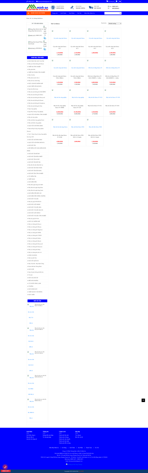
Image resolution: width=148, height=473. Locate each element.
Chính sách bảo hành (64, 441)
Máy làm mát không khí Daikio (36, 94)
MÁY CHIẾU (32, 294)
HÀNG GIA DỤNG (33, 255)
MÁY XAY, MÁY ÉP (33, 277)
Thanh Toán (89, 447)
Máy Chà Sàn (32, 75)
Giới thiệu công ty (30, 435)
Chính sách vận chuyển (64, 439)
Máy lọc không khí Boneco (35, 224)
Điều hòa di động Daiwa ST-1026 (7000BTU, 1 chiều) (95, 77)
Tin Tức (79, 13)
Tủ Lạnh (30, 275)
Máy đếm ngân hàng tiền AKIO (36, 184)
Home (27, 18)
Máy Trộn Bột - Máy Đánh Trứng (36, 263)
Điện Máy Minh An (89, 13)
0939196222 (39, 48)
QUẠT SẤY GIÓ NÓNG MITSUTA (36, 142)
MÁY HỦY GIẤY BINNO (34, 204)
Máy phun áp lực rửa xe (34, 77)
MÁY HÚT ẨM (32, 145)
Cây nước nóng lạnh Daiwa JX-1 (59, 47)
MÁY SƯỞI (31, 269)
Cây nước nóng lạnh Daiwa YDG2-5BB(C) (77, 77)
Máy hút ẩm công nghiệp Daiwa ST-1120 (77, 106)
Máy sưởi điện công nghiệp (35, 122)
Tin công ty (78, 435)
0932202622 (115, 8)
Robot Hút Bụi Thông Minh (35, 266)
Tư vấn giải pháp (47, 437)
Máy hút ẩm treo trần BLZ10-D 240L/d (39, 352)
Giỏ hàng (111, 1)
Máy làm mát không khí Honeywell (37, 97)
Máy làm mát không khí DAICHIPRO (37, 91)
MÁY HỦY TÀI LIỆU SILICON (36, 210)
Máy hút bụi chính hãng (34, 80)
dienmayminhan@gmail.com (45, 1)
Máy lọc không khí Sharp (34, 249)
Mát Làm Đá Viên (33, 258)
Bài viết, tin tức (79, 437)
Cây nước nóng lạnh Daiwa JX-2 (77, 47)
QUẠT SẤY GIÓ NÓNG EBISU (36, 125)
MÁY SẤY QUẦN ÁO (34, 260)
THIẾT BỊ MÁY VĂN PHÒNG (35, 292)
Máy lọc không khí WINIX (35, 232)
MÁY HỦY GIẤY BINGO (34, 212)
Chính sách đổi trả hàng (64, 443)
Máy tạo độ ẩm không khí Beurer (36, 63)
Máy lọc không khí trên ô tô (35, 252)
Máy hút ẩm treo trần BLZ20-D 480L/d (39, 328)
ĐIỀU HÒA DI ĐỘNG (33, 280)
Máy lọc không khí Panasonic (35, 246)
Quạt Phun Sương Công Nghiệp (36, 111)
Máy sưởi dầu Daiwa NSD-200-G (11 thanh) (77, 136)
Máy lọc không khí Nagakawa (35, 229)
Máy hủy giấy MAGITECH (35, 201)
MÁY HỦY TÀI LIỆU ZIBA (35, 207)
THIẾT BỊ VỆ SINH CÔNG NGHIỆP (37, 72)
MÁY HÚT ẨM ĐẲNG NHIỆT (35, 156)
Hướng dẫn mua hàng (48, 435)
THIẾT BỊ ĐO (32, 179)
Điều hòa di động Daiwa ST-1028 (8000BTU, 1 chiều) (112, 77)
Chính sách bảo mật (64, 435)
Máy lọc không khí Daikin (35, 238)
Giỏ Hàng (64, 447)
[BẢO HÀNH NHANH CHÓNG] (77, 9)
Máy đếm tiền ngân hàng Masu (36, 187)
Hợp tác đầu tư (30, 437)
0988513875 (31, 1)
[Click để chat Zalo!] (45, 37)
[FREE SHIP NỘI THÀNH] (95, 9)
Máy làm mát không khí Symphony (37, 103)
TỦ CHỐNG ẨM (32, 176)
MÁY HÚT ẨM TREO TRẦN (35, 167)
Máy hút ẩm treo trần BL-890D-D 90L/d (41, 400)
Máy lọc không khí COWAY (35, 235)
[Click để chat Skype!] (45, 30)
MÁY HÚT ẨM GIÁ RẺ (34, 159)
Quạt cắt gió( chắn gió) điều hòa (36, 272)
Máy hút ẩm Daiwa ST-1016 (112, 105)
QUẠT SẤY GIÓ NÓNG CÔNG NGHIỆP (38, 114)
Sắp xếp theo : (104, 23)
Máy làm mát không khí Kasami (36, 100)
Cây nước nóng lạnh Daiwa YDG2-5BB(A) (59, 77)
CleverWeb (81, 471)
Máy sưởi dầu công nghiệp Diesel (36, 120)
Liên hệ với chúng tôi (31, 439)
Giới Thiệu (63, 13)
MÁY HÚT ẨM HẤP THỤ (35, 162)
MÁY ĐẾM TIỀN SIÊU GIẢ (35, 193)
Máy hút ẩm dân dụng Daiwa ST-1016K (60, 136)
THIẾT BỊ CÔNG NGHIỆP (35, 66)
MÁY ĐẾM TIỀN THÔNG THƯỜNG (37, 196)
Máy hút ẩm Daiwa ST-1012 (95, 105)
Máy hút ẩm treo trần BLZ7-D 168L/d (39, 305)
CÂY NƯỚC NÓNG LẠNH (35, 283)
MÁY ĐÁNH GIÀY (33, 289)
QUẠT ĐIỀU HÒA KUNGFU (35, 86)
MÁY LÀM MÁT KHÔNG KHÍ (36, 83)
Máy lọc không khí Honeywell (36, 244)
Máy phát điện (32, 69)
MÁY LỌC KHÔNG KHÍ (34, 221)
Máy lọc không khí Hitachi (35, 241)
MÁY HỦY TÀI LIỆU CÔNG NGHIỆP (37, 215)
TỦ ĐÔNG (31, 286)
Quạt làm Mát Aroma (33, 89)
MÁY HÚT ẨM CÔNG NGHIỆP (36, 173)
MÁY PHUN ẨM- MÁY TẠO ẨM (36, 61)
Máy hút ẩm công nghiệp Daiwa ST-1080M (60, 106)
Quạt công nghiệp (33, 108)
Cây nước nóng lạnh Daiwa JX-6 (112, 47)
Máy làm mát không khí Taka (35, 106)
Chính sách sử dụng (64, 437)
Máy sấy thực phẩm (33, 117)
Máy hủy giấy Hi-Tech (34, 218)
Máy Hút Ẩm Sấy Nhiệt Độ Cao (36, 165)
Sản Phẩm (71, 13)
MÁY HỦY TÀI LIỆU (33, 198)
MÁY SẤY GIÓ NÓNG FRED (35, 139)
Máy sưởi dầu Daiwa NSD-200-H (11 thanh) (94, 136)
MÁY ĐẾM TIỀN (33, 182)
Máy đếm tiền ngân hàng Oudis (36, 190)
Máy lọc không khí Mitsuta (35, 227)
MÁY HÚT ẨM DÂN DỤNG (35, 170)
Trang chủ (55, 13)
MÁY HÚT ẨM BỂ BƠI (34, 153)
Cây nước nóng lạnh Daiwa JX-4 (94, 47)
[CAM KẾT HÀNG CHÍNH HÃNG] (57, 9)
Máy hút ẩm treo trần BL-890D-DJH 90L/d (41, 376)
